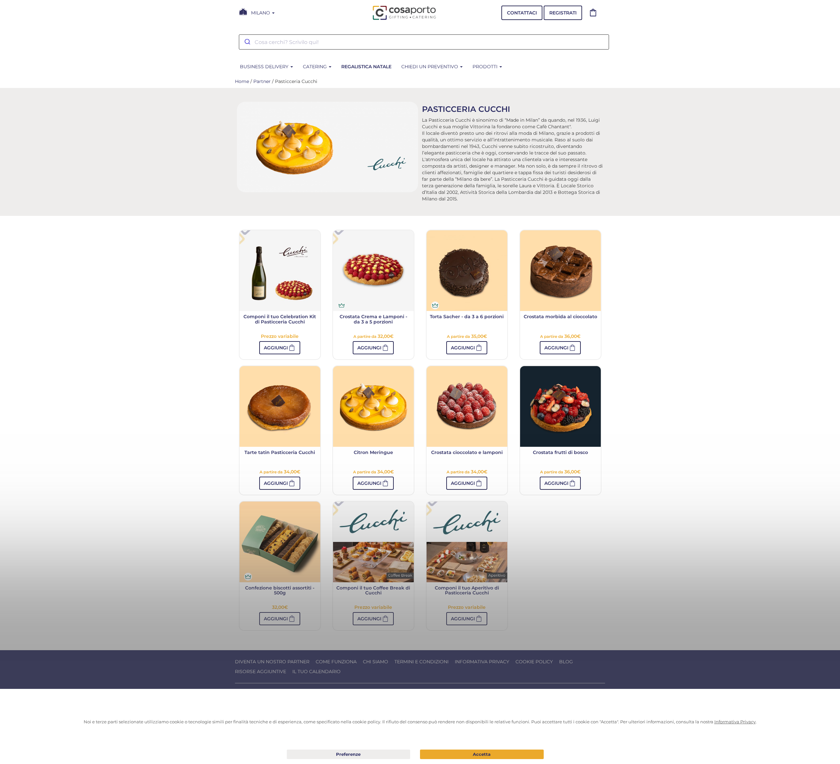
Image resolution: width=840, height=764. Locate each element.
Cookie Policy (534, 662)
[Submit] (247, 42)
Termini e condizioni (421, 662)
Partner (262, 81)
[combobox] (424, 42)
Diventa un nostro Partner (272, 662)
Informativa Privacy (482, 662)
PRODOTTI (485, 67)
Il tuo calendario (316, 671)
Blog (566, 662)
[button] (279, 347)
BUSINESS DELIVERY (265, 67)
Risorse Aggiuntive (260, 671)
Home (242, 81)
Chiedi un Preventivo (430, 67)
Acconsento (482, 754)
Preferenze (348, 754)
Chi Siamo (375, 662)
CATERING (315, 67)
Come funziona (336, 662)
